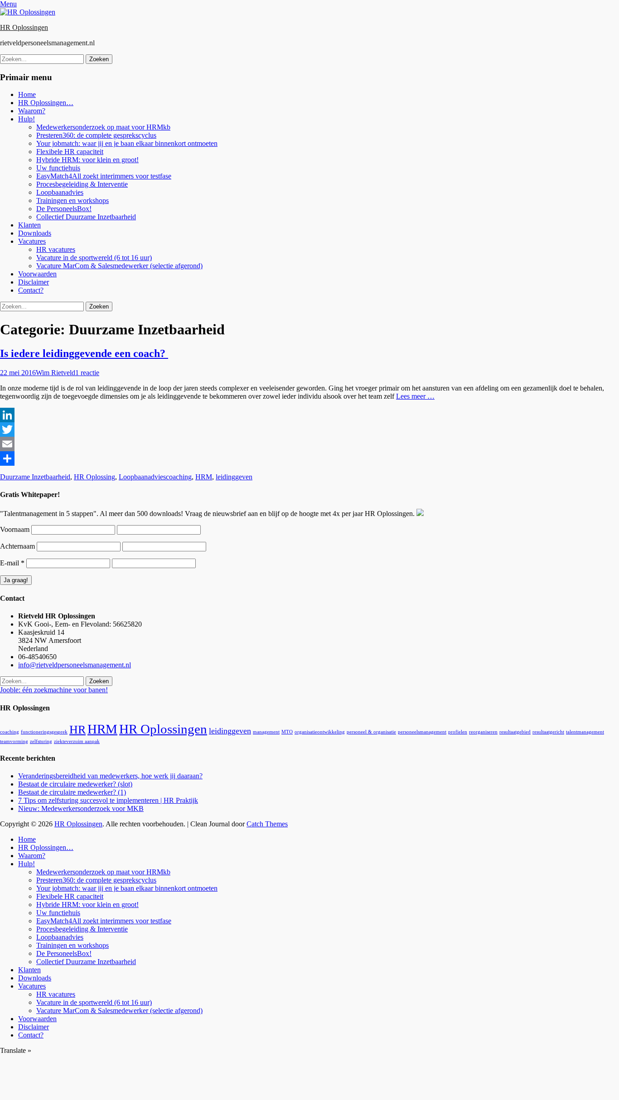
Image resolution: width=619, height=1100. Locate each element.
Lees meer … (415, 396)
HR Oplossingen (24, 27)
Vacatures (32, 241)
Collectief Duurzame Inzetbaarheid (86, 217)
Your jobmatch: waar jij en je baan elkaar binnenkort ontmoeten (127, 143)
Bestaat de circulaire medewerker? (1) (72, 792)
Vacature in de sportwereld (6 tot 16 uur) (94, 257)
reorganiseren (483, 731)
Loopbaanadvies (59, 192)
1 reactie (87, 372)
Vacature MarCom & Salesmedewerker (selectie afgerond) (119, 266)
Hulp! (26, 119)
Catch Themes (267, 824)
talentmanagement (585, 731)
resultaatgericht (548, 731)
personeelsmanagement (422, 731)
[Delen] (309, 458)
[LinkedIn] (309, 415)
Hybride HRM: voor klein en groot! (87, 160)
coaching (179, 477)
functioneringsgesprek (44, 731)
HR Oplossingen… (45, 102)
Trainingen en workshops (72, 200)
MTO (287, 731)
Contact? (31, 290)
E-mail (12, 563)
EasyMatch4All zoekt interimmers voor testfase (103, 176)
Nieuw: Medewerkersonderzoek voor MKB (81, 808)
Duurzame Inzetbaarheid (35, 477)
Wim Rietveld (55, 372)
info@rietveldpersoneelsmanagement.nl (74, 665)
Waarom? (31, 111)
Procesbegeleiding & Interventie (82, 184)
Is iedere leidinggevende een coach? (84, 353)
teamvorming (14, 741)
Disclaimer (33, 282)
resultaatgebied (515, 731)
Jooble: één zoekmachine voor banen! (54, 690)
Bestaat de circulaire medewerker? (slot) (75, 784)
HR (77, 729)
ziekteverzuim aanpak (77, 741)
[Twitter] (309, 429)
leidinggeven (234, 477)
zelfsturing (41, 741)
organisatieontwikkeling (320, 731)
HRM (203, 477)
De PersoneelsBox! (64, 208)
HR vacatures (55, 249)
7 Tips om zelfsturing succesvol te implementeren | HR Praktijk (108, 800)
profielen (457, 731)
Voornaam (14, 529)
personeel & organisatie (371, 731)
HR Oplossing (94, 477)
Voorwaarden (37, 274)
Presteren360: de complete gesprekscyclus (96, 135)
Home (27, 94)
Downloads (34, 233)
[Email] (309, 444)
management (266, 731)
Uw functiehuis (58, 168)
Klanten (29, 225)
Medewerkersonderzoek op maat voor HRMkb (103, 127)
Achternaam (17, 546)
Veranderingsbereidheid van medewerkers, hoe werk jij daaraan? (110, 776)
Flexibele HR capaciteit (69, 151)
